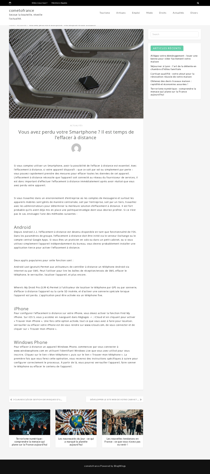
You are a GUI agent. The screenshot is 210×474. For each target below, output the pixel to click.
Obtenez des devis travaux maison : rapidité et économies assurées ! (171, 82)
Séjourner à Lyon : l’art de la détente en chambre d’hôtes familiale (173, 67)
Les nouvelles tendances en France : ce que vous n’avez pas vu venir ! (123, 441)
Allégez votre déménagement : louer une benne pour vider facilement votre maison (174, 58)
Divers (194, 12)
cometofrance (21, 10)
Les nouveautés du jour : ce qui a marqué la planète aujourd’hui (76, 441)
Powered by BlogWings (113, 465)
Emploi (136, 12)
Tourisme (105, 12)
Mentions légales (59, 3)
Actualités (178, 12)
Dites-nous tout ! (40, 3)
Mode (149, 12)
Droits (162, 12)
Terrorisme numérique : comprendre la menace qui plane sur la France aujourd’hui (30, 441)
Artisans (121, 12)
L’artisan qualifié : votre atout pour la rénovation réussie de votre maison (172, 75)
